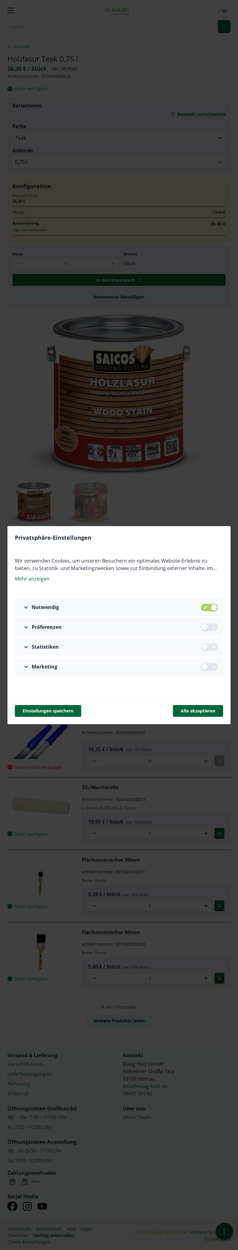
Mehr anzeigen (32, 578)
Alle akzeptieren (198, 711)
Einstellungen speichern (48, 711)
